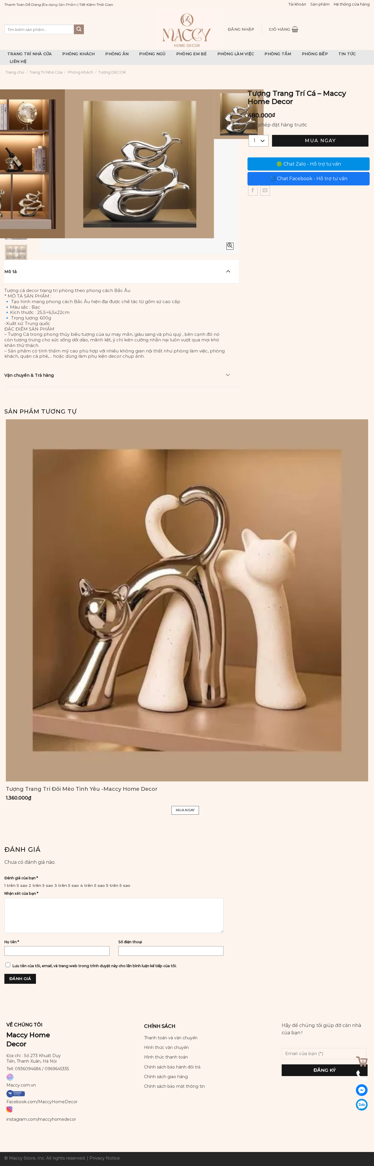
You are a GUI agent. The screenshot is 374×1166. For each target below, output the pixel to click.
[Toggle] (228, 271)
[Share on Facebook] (253, 190)
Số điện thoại (130, 942)
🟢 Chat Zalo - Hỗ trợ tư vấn (308, 164)
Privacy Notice (104, 1158)
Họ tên (11, 942)
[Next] (61, 244)
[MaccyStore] (187, 29)
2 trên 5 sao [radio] (41, 885)
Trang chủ (15, 72)
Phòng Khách (78, 53)
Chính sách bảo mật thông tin (174, 1086)
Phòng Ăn (117, 53)
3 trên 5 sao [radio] (66, 885)
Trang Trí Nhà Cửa (29, 53)
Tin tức (347, 53)
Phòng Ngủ (152, 53)
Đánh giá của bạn (21, 878)
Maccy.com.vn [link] (21, 1085)
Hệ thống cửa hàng (352, 4)
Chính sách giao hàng (166, 1076)
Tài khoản (297, 4)
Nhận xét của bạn (21, 893)
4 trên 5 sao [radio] (92, 885)
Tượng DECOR (112, 72)
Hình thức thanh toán (166, 1057)
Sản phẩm (320, 4)
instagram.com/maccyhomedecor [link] (41, 1119)
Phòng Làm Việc (235, 53)
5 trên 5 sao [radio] (118, 885)
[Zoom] (229, 246)
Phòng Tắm (277, 53)
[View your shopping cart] (362, 1061)
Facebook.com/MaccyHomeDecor (41, 1101)
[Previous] (45, 244)
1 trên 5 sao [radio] (15, 885)
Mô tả (10, 271)
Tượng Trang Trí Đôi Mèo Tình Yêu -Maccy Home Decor (81, 789)
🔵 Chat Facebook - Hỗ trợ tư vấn (308, 178)
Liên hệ (18, 61)
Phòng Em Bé (191, 53)
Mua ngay (320, 140)
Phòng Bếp (315, 53)
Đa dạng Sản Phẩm (60, 4)
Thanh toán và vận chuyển (171, 1037)
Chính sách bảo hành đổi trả (172, 1067)
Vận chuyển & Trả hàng (29, 375)
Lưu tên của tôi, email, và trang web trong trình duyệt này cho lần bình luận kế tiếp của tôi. (95, 966)
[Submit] (79, 29)
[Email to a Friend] (265, 190)
